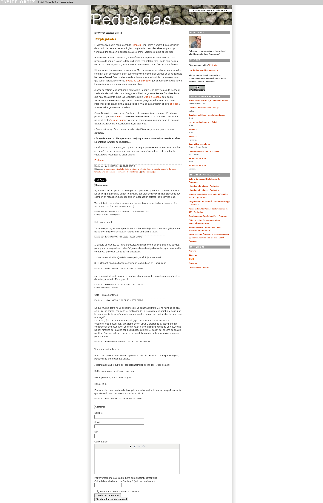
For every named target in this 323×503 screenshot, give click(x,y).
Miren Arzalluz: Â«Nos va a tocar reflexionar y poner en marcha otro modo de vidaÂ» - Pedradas (209, 238)
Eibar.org (136, 45)
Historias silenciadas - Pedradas (204, 186)
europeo (174, 104)
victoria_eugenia (161, 169)
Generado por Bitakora (199, 267)
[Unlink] (143, 446)
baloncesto (110, 172)
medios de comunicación (138, 80)
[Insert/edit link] (139, 446)
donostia (172, 169)
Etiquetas (193, 255)
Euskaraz (99, 160)
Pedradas (97, 26)
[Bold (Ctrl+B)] (130, 446)
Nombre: (98, 413)
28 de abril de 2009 (197, 159)
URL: (97, 432)
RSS (191, 259)
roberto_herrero (146, 169)
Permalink (121, 172)
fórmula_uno (99, 172)
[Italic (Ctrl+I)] (135, 446)
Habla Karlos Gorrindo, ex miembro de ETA (208, 100)
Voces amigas (67, 2)
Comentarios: (101, 441)
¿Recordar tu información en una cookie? (119, 491)
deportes (116, 169)
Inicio (40, 2)
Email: (97, 422)
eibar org (135, 169)
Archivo (192, 251)
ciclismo (127, 169)
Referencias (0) (149, 172)
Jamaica (193, 129)
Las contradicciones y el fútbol (203, 122)
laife (122, 169)
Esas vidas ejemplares (199, 144)
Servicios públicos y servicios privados (207, 115)
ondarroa (108, 169)
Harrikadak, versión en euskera (203, 70)
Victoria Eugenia (118, 120)
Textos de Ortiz (51, 2)
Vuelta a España (152, 97)
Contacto (193, 263)
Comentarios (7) (134, 172)
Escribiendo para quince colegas (204, 151)
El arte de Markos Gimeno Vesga (204, 108)
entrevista (119, 116)
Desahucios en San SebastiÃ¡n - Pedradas (208, 216)
